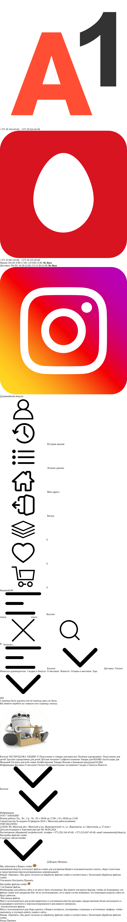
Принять (28, 880)
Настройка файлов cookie (13, 835)
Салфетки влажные (70, 759)
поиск (34, 617)
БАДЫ (99, 762)
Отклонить (6, 880)
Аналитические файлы (13, 906)
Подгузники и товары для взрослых (58, 756)
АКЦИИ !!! (33, 756)
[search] (69, 630)
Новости (102, 765)
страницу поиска (48, 703)
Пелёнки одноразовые (90, 756)
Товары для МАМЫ (91, 759)
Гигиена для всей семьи (24, 762)
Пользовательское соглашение (62, 765)
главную (29, 703)
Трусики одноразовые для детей (24, 759)
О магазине (31, 765)
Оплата (41, 765)
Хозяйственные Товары (49, 762)
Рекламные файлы (10, 898)
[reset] (23, 630)
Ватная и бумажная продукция (78, 762)
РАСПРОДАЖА (18, 756)
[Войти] (23, 410)
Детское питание (50, 759)
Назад (3, 920)
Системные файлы (10, 887)
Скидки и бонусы (88, 765)
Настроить (17, 880)
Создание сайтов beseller (13, 838)
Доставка (19, 765)
